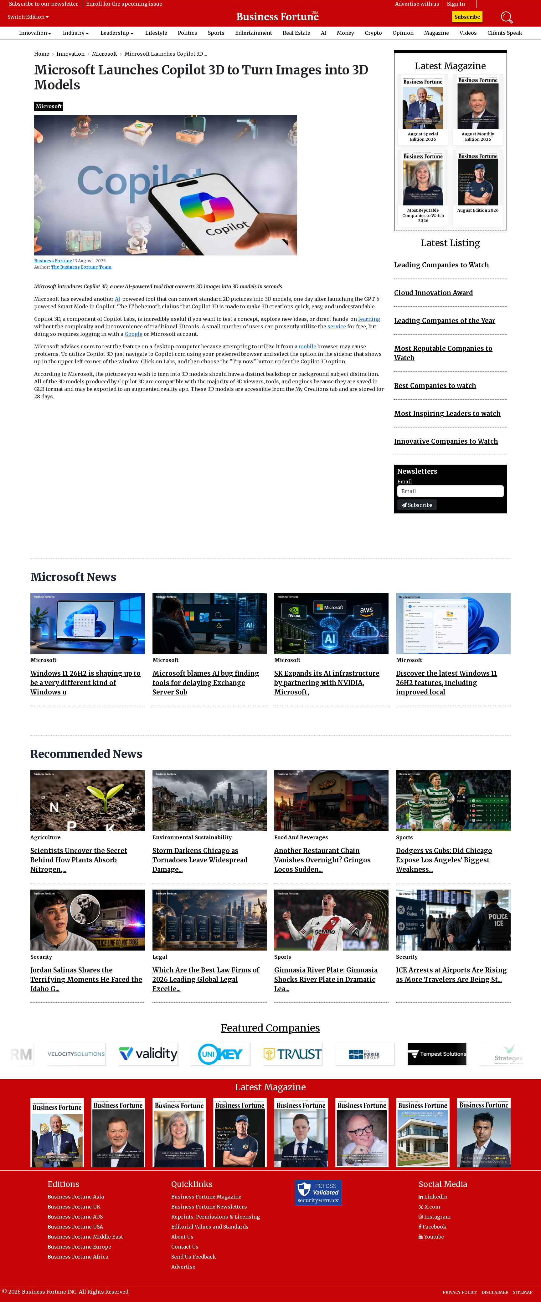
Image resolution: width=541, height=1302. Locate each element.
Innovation (33, 33)
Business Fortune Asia (76, 1197)
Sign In (456, 4)
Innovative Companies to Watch (446, 441)
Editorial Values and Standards (210, 1227)
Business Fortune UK (74, 1207)
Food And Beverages (301, 837)
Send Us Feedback (193, 1257)
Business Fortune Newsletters (209, 1207)
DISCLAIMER (495, 1292)
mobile (307, 346)
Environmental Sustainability (192, 837)
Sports (216, 33)
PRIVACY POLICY (460, 1292)
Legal (159, 957)
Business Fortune (53, 261)
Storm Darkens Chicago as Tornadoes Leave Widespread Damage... (200, 860)
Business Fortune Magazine (206, 1197)
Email (404, 481)
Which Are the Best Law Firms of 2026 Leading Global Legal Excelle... (206, 979)
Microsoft (104, 54)
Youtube (433, 1237)
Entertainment (253, 33)
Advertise (183, 1267)
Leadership (114, 33)
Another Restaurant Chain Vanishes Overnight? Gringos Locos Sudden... (322, 860)
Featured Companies (270, 1028)
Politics (187, 33)
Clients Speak (504, 33)
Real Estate (296, 33)
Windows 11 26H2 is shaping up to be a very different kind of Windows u (85, 682)
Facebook (433, 1227)
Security (41, 957)
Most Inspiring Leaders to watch (447, 413)
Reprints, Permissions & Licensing (215, 1217)
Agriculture (45, 837)
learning (369, 319)
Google (133, 334)
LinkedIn (435, 1197)
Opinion (403, 33)
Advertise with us (417, 4)
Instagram (437, 1217)
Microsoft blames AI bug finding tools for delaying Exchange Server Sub (205, 682)
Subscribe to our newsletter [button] (43, 4)
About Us (182, 1237)
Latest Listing (450, 243)
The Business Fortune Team (81, 267)
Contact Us (184, 1247)
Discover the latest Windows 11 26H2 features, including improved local (446, 682)
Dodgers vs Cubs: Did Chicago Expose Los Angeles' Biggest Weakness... (444, 860)
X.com (431, 1207)
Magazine (436, 33)
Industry (74, 33)
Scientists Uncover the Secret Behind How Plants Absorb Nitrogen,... (78, 860)
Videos (468, 33)
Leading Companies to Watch (441, 265)
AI (323, 33)
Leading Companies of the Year (444, 321)
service (336, 326)
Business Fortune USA (75, 1227)
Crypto (373, 33)
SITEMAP (523, 1292)
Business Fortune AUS (75, 1217)
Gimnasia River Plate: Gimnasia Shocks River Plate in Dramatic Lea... (326, 979)
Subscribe (467, 17)
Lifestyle (156, 33)
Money (345, 33)
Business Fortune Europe (79, 1247)
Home (41, 54)
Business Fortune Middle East (85, 1237)
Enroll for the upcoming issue (124, 4)
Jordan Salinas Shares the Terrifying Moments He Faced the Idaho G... (86, 979)
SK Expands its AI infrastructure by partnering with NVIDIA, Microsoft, (326, 682)
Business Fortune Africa (78, 1257)
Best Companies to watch (435, 386)
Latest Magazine (450, 66)
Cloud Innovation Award (433, 293)
